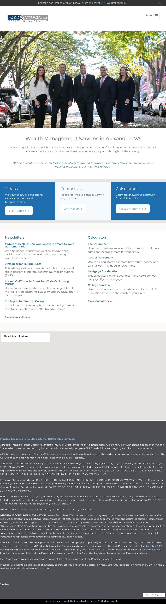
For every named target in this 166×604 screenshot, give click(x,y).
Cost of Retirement (100, 257)
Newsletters (14, 237)
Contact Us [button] (72, 208)
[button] (152, 15)
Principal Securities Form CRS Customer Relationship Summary (37, 438)
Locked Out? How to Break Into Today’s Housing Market (37, 282)
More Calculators (100, 301)
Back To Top (152, 595)
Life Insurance (97, 244)
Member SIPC (154, 546)
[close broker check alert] (159, 3)
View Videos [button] (17, 210)
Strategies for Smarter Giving (24, 301)
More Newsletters (18, 317)
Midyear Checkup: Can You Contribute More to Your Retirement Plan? (39, 245)
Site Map (5, 584)
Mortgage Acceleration (103, 271)
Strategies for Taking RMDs (23, 263)
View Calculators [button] (131, 208)
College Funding (99, 285)
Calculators (97, 237)
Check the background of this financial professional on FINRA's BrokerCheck (81, 3)
